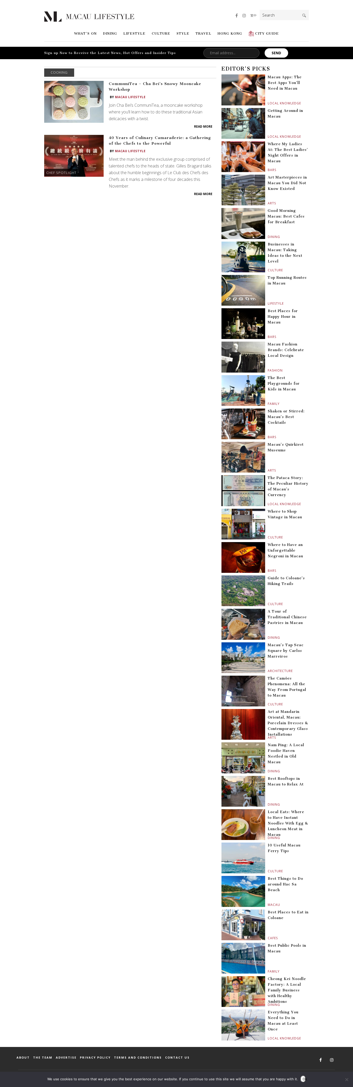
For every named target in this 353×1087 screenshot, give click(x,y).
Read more (203, 126)
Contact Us (177, 1057)
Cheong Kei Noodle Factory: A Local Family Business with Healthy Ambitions (287, 990)
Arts (268, 203)
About (23, 1057)
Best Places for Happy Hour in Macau (283, 317)
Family (268, 404)
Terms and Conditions (138, 1057)
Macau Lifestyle (130, 97)
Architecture (268, 671)
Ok (304, 1079)
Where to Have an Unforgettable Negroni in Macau (285, 550)
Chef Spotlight (61, 172)
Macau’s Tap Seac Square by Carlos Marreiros (286, 651)
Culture (161, 33)
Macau (268, 905)
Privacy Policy (95, 1057)
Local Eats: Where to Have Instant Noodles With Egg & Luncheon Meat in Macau (288, 823)
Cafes (268, 938)
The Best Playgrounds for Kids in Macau (284, 383)
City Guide (267, 33)
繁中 (253, 15)
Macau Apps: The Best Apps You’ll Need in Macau (285, 83)
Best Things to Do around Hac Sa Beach (285, 884)
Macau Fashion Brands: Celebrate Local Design (286, 350)
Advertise (66, 1057)
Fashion (268, 370)
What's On (85, 33)
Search (304, 15)
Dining (110, 33)
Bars (268, 170)
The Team (42, 1057)
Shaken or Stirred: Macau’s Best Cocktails (286, 417)
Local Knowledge (268, 103)
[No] (346, 1079)
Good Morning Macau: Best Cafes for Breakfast (286, 216)
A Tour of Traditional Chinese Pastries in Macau (287, 617)
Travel (203, 33)
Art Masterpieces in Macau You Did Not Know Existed (287, 183)
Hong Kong (230, 33)
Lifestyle (134, 33)
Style (183, 33)
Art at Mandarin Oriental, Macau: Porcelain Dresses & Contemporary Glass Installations (288, 723)
